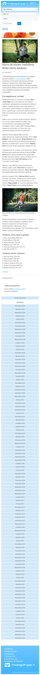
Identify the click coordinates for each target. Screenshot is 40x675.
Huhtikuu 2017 (20, 517)
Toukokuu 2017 (20, 514)
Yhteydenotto (9, 656)
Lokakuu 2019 (20, 447)
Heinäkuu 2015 (20, 581)
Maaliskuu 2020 (20, 443)
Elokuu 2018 (20, 470)
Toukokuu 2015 (20, 588)
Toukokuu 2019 (20, 453)
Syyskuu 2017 (20, 500)
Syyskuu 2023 (20, 376)
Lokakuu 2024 (20, 343)
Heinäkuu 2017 (20, 507)
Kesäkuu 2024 (20, 356)
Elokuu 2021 (20, 413)
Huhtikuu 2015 (20, 591)
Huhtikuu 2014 (20, 631)
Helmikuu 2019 (20, 457)
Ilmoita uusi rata (10, 659)
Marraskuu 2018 (20, 460)
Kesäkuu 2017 (20, 510)
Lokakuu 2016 (20, 534)
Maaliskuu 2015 (20, 594)
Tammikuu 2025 (20, 333)
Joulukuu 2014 (20, 604)
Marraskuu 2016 (20, 530)
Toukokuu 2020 (20, 440)
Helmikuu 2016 (20, 561)
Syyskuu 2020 (20, 426)
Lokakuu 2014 (20, 611)
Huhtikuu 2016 (20, 554)
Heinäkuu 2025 (20, 322)
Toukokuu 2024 (20, 359)
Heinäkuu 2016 (20, 544)
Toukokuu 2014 (20, 628)
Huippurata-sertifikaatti (13, 661)
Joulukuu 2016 (20, 527)
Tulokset (5, 272)
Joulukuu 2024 (20, 336)
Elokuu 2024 (20, 349)
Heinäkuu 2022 (20, 403)
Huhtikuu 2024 (20, 363)
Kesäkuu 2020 (20, 437)
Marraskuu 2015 (20, 567)
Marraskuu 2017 (20, 494)
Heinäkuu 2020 (20, 433)
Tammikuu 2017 (20, 524)
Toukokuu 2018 (20, 480)
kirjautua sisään (19, 289)
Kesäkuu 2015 (20, 584)
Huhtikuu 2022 (20, 406)
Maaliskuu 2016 (20, 557)
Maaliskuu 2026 (20, 312)
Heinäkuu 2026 (20, 306)
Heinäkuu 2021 (20, 416)
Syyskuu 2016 (20, 537)
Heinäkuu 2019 (20, 450)
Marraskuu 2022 (20, 396)
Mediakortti (9, 654)
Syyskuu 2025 (20, 316)
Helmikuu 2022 (20, 410)
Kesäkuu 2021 (20, 420)
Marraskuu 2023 (20, 373)
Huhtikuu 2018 (20, 483)
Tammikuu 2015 (20, 601)
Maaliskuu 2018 (20, 487)
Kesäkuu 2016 (20, 547)
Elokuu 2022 (20, 400)
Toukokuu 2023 (20, 390)
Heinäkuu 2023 (20, 383)
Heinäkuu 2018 (20, 473)
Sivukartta (8, 649)
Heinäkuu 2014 (20, 621)
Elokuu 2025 (20, 319)
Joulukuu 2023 (20, 369)
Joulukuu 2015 (20, 564)
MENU (32, 3)
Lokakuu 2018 (20, 463)
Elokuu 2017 (20, 504)
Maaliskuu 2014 (20, 634)
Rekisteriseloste (10, 651)
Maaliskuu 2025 (20, 329)
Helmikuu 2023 (20, 393)
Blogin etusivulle (20, 298)
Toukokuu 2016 (20, 551)
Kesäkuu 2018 (20, 477)
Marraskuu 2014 (20, 608)
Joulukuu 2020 (20, 423)
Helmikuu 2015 (20, 598)
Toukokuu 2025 (20, 326)
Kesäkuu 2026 (20, 309)
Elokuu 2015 (20, 577)
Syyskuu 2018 (20, 467)
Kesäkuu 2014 (20, 624)
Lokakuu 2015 (20, 571)
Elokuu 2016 (20, 541)
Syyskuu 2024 (20, 346)
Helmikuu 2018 (20, 490)
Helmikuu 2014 (20, 638)
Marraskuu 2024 (20, 339)
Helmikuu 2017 (20, 520)
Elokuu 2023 (20, 380)
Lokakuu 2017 (20, 497)
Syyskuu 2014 (20, 614)
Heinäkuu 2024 (20, 353)
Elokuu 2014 (20, 618)
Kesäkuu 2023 (20, 386)
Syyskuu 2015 (20, 574)
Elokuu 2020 (20, 430)
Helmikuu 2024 (20, 366)
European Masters (20, 79)
